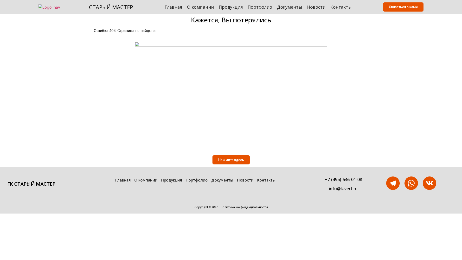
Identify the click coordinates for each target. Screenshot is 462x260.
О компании (200, 7)
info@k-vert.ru (343, 188)
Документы (289, 7)
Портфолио (260, 7)
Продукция (231, 7)
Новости (316, 7)
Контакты (341, 7)
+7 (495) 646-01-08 (343, 179)
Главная (173, 7)
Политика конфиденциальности (244, 207)
